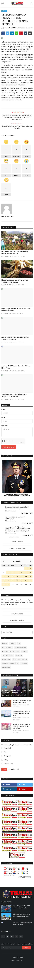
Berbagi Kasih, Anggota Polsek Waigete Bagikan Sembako (17, 127)
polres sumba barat (20, 647)
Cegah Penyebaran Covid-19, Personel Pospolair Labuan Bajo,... (21, 713)
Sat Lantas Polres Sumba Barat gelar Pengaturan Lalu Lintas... (21, 915)
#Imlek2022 (23, 663)
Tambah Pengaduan (17, 614)
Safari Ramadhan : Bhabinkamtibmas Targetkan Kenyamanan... (14, 395)
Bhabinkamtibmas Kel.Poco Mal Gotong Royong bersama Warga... (14, 252)
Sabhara (4, 10)
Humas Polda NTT (10, 28)
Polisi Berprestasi (7, 647)
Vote (4, 769)
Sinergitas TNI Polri (7, 655)
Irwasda (4, 643)
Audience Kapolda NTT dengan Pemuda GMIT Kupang (22, 701)
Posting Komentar (8, 447)
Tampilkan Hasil (14, 769)
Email (3, 417)
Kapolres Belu (6, 659)
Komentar (5, 405)
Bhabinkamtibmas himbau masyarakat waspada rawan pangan (14, 281)
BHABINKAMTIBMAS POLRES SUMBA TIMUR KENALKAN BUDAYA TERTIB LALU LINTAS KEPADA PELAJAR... (17, 117)
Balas (24, 513)
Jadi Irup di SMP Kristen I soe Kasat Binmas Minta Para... (16, 367)
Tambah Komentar (17, 541)
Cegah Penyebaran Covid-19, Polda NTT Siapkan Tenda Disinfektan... (21, 726)
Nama (3, 409)
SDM (18, 643)
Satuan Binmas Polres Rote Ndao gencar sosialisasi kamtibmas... (15, 338)
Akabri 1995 (19, 655)
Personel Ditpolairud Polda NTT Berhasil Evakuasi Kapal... (21, 907)
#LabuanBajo (6, 667)
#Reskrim (24, 651)
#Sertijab (12, 643)
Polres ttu (16, 651)
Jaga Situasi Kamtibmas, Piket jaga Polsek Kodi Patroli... (22, 923)
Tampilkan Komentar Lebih (17, 548)
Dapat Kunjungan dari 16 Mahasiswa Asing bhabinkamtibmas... (16, 310)
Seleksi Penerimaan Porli (20, 659)
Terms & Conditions (16, 961)
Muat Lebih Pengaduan (17, 620)
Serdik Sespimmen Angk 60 (10, 663)
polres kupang (6, 651)
